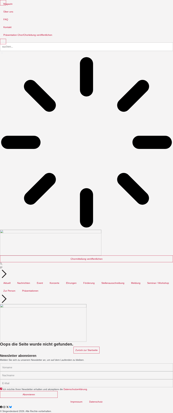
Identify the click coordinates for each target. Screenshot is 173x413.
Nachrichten (23, 283)
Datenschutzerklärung (75, 389)
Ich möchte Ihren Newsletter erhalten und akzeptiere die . (45, 389)
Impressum (76, 401)
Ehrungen (71, 283)
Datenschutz (96, 401)
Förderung (89, 283)
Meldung (135, 283)
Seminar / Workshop (158, 283)
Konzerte (54, 283)
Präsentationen (30, 290)
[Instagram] (4, 407)
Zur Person (9, 290)
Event (40, 283)
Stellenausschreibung (112, 283)
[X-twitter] (7, 407)
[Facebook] (1, 407)
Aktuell (6, 283)
